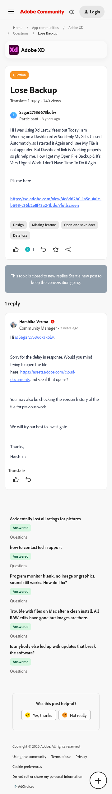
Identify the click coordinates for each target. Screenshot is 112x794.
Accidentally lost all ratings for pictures (45, 518)
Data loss (20, 235)
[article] (56, 401)
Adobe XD (75, 27)
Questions (20, 33)
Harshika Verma (33, 321)
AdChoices (26, 786)
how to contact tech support (36, 547)
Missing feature (44, 224)
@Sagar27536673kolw (34, 337)
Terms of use (61, 756)
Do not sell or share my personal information (47, 776)
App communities (45, 27)
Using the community (29, 756)
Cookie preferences (27, 766)
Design (18, 224)
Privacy (81, 756)
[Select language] (72, 12)
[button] (11, 13)
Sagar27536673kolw (37, 112)
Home (17, 27)
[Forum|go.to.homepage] (42, 11)
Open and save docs (79, 224)
